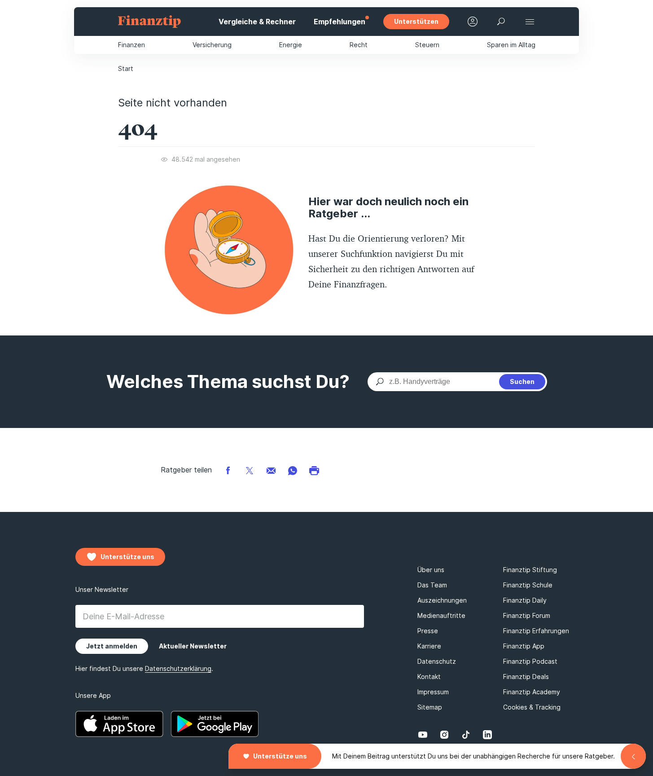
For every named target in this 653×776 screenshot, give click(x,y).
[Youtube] (422, 734)
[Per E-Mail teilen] (271, 470)
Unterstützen (416, 21)
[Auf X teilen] (249, 470)
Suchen (522, 381)
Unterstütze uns (280, 756)
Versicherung (212, 44)
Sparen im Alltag (511, 44)
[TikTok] (465, 734)
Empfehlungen (339, 21)
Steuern (427, 44)
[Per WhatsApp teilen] (292, 470)
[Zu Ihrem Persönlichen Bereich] (472, 21)
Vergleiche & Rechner (257, 21)
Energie (290, 44)
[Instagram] (444, 734)
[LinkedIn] (487, 734)
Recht (359, 44)
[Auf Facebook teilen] (228, 470)
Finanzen (131, 44)
